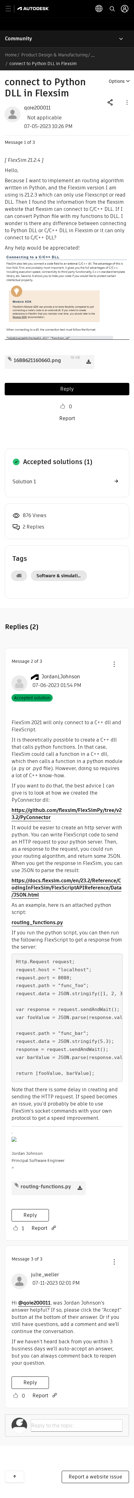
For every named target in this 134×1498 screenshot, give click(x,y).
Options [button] (117, 81)
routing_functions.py (37, 922)
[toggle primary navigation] (12, 9)
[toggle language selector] (99, 8)
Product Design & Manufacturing (54, 55)
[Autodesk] (33, 8)
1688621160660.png (37, 360)
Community (18, 38)
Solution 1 (24, 481)
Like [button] (63, 406)
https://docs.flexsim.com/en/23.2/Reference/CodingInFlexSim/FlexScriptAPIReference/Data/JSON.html (67, 887)
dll (19, 576)
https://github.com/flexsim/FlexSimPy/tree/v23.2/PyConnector (67, 814)
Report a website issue (95, 1476)
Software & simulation (59, 576)
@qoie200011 (34, 1302)
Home (11, 55)
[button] (126, 102)
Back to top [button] (14, 1476)
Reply (67, 388)
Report (67, 418)
